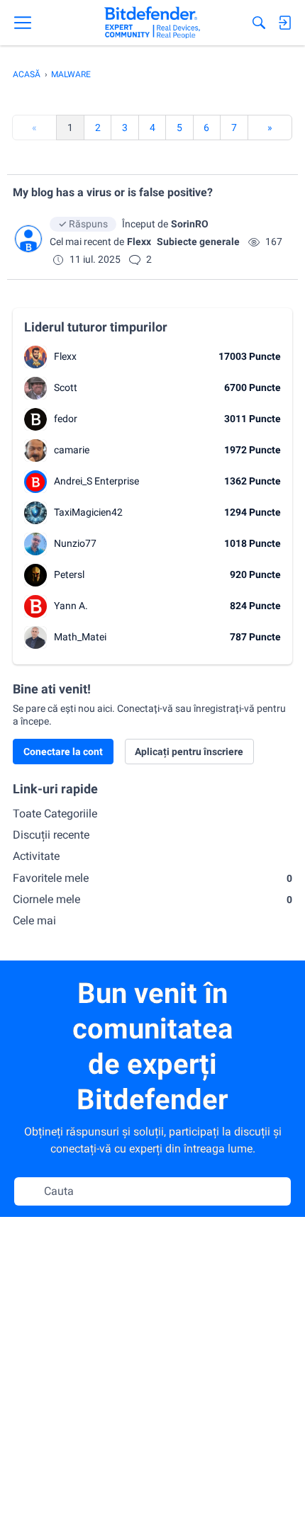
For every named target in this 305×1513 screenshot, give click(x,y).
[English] (152, 22)
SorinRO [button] (190, 224)
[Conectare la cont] (284, 22)
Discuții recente (51, 835)
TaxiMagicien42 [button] (88, 512)
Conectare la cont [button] (63, 751)
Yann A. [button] (71, 605)
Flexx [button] (139, 241)
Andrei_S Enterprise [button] (96, 481)
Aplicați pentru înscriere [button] (189, 751)
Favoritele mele (152, 878)
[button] (28, 239)
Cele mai (34, 920)
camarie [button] (71, 449)
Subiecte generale (198, 241)
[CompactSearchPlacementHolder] (259, 22)
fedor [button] (65, 418)
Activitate (36, 856)
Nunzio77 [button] (75, 543)
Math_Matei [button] (80, 636)
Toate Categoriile (55, 813)
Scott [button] (65, 387)
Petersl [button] (69, 574)
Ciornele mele (152, 899)
